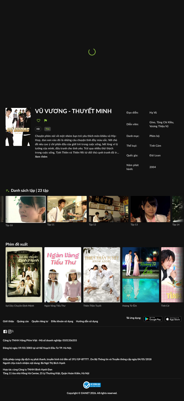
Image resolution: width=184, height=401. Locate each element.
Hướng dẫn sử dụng (87, 321)
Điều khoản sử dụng (62, 321)
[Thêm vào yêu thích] (38, 120)
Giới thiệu (8, 321)
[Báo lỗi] (45, 120)
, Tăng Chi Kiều (164, 122)
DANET (85, 393)
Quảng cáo (23, 321)
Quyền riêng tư (40, 321)
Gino (152, 122)
